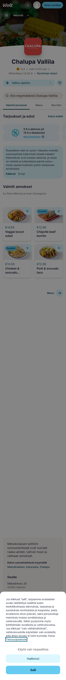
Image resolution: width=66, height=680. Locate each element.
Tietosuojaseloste (16, 639)
